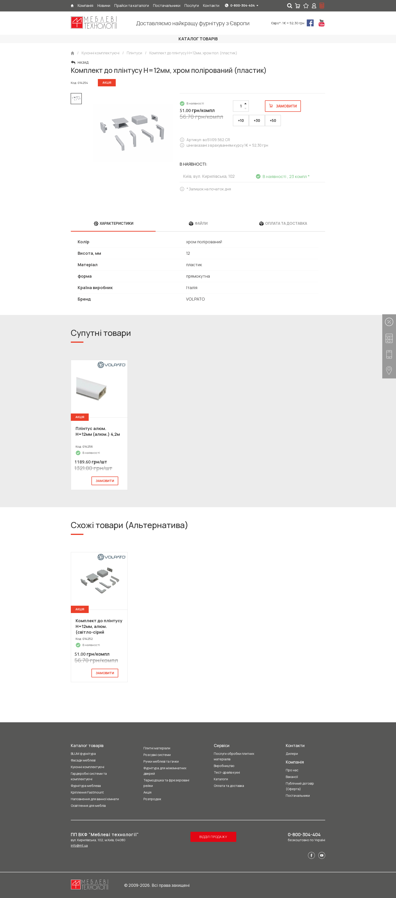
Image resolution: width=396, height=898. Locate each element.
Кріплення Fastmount (87, 792)
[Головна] (72, 5)
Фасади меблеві (83, 760)
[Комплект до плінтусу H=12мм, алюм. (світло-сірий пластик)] (99, 581)
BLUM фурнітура (83, 753)
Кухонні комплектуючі (87, 767)
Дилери (292, 753)
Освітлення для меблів (88, 805)
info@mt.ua (79, 845)
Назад (83, 62)
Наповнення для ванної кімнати (95, 799)
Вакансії (292, 777)
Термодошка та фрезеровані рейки (166, 783)
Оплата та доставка (229, 785)
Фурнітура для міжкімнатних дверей (164, 771)
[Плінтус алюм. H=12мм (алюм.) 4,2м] (99, 388)
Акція (147, 792)
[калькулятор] (322, 6)
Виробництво (224, 766)
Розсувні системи (157, 755)
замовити (105, 481)
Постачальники (298, 795)
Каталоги (221, 779)
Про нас (292, 770)
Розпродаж (152, 799)
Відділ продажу (213, 837)
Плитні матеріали (156, 748)
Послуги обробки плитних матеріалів (234, 756)
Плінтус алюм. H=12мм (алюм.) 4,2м (98, 431)
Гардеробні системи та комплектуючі (89, 776)
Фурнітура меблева (86, 785)
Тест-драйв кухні (227, 772)
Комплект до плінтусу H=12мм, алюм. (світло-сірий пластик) (99, 629)
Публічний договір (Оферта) (300, 786)
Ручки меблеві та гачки (161, 761)
